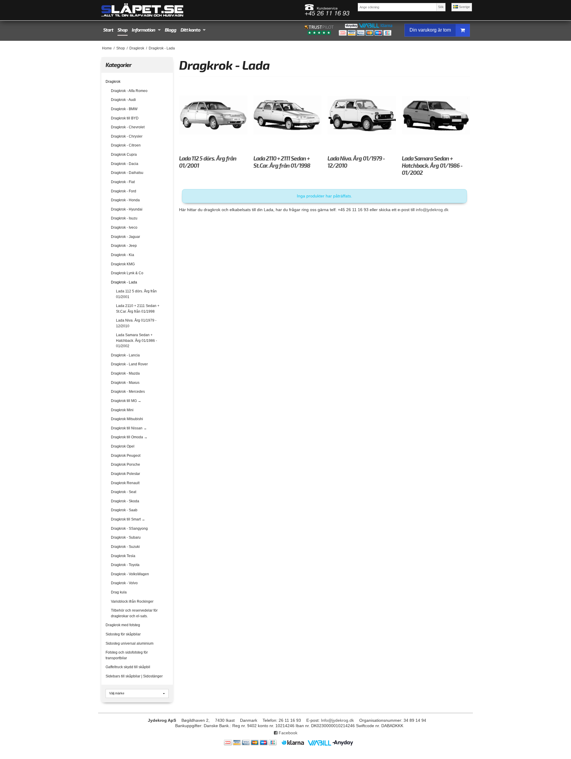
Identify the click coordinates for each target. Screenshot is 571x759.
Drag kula (119, 592)
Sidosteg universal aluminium (129, 643)
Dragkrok (113, 82)
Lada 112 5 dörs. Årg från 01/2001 (136, 294)
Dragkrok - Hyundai (126, 209)
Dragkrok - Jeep (124, 246)
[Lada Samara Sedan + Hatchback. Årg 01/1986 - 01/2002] (436, 115)
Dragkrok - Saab (124, 510)
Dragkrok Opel (122, 446)
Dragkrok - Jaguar (125, 237)
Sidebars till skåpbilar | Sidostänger (134, 676)
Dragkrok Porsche (125, 464)
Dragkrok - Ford (123, 191)
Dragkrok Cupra (124, 154)
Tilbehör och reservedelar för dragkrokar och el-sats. (134, 613)
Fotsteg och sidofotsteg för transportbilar (127, 655)
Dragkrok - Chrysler (126, 136)
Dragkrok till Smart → (128, 519)
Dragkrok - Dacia (124, 164)
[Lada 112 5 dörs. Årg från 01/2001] (213, 115)
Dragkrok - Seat (123, 492)
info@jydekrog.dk (432, 209)
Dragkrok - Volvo (124, 583)
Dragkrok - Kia (122, 255)
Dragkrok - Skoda (125, 501)
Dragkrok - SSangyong (129, 528)
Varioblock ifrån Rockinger (132, 601)
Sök (441, 7)
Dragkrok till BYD (125, 118)
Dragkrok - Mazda (125, 373)
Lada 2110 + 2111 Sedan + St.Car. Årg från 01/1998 (137, 308)
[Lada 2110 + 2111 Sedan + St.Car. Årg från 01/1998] (287, 115)
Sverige (464, 7)
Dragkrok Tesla (123, 556)
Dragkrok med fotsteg (123, 625)
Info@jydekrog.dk (337, 720)
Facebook (287, 732)
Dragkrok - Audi (123, 100)
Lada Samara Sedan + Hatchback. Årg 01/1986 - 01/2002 (136, 340)
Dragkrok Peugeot (125, 455)
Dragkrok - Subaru (126, 537)
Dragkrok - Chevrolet (128, 127)
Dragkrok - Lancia (125, 355)
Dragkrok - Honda (125, 200)
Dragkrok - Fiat (123, 182)
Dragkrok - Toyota (125, 565)
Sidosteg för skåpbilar (123, 634)
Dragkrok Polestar (125, 474)
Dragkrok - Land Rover (129, 364)
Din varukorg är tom (430, 29)
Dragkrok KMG (123, 264)
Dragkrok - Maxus (125, 383)
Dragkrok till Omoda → (129, 437)
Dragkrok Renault (125, 483)
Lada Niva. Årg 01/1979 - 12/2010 (136, 323)
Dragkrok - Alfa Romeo (129, 91)
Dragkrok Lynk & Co (127, 273)
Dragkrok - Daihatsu (127, 173)
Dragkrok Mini (122, 410)
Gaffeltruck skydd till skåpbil (128, 667)
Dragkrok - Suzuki (125, 547)
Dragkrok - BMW (124, 109)
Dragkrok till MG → (126, 401)
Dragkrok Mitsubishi (127, 419)
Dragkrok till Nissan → (129, 428)
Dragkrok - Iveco (124, 227)
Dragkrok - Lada (124, 282)
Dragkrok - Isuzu (124, 218)
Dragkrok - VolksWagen (130, 574)
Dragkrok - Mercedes (128, 391)
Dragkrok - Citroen (126, 145)
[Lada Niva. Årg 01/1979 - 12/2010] (361, 115)
